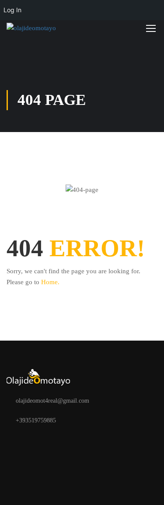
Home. (50, 282)
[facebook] (9, 440)
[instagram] (37, 440)
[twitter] (23, 440)
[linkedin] (51, 440)
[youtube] (65, 440)
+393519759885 (36, 420)
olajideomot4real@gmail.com (52, 400)
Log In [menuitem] (12, 10)
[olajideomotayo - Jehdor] (35, 28)
